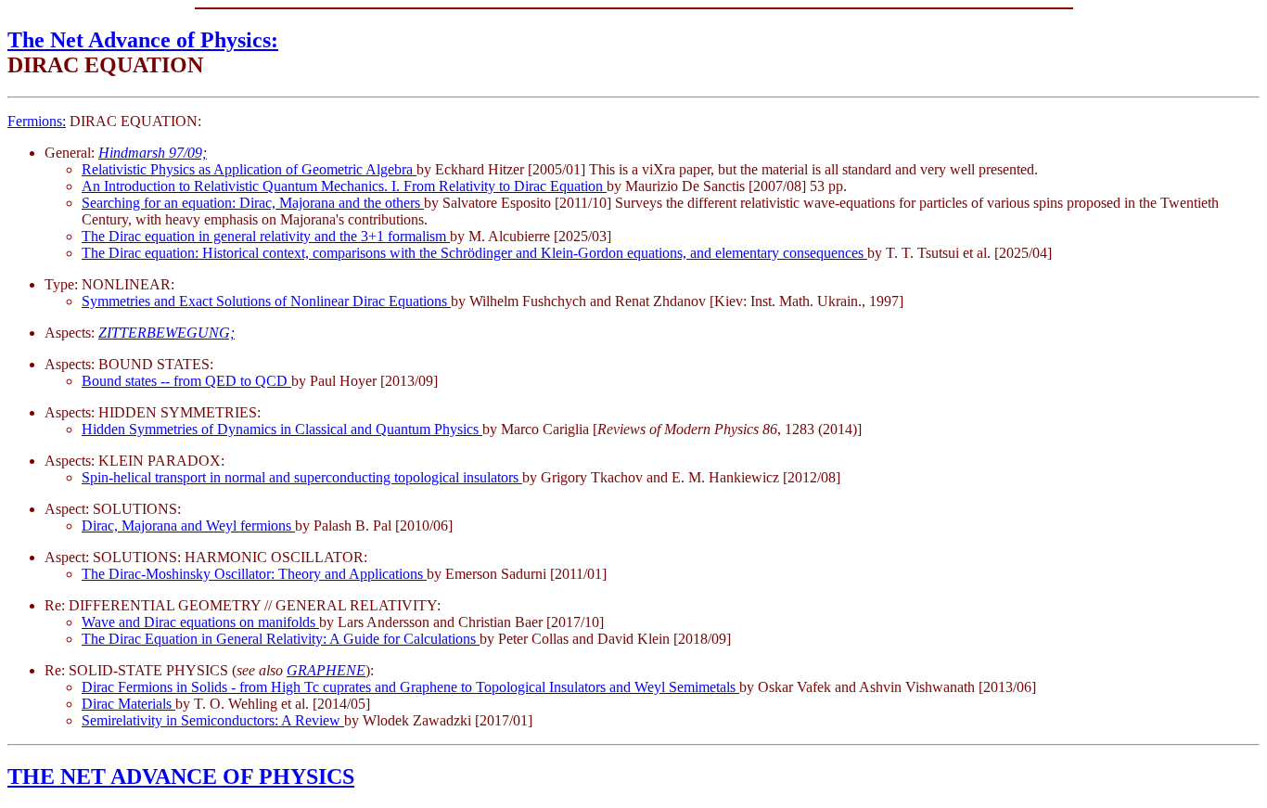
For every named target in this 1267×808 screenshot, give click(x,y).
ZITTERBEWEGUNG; (166, 332)
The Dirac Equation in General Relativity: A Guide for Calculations (281, 639)
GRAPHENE (326, 670)
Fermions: (36, 121)
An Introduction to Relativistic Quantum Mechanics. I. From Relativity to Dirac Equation (344, 186)
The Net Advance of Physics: (142, 40)
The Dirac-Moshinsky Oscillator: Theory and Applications (254, 574)
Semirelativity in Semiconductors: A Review (213, 720)
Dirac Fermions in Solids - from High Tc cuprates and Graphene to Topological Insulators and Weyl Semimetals (410, 687)
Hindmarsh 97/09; (152, 152)
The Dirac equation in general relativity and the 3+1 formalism (266, 236)
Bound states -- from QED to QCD (186, 381)
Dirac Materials (128, 704)
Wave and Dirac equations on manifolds (200, 622)
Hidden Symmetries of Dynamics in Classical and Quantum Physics (282, 429)
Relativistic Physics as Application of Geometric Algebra (249, 169)
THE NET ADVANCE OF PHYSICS (180, 776)
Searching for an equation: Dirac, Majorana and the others (253, 203)
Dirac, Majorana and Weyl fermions (188, 525)
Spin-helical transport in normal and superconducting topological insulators (302, 477)
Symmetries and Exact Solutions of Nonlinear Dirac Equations (266, 301)
